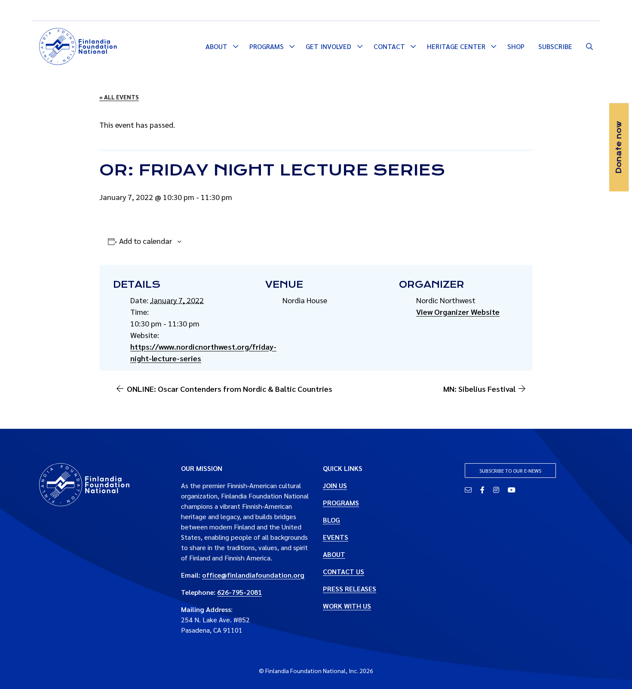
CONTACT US (343, 571)
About (216, 46)
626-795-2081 (239, 592)
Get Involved (328, 46)
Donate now (618, 147)
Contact (389, 46)
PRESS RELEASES (349, 588)
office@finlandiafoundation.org (253, 574)
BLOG (331, 519)
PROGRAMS (341, 502)
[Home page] (78, 45)
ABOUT (334, 554)
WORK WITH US (347, 605)
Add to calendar (145, 241)
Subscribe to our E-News (510, 470)
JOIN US (335, 485)
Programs (266, 46)
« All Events (119, 97)
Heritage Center (456, 46)
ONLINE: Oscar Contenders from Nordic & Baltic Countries (229, 389)
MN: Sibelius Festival (479, 389)
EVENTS (335, 536)
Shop (516, 46)
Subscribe (555, 46)
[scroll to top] (611, 668)
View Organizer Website (458, 312)
